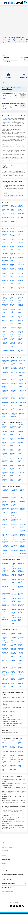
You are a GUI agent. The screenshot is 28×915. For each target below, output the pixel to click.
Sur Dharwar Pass (7, 93)
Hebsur (16, 97)
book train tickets (8, 118)
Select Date (22, 96)
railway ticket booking (20, 169)
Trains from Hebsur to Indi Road (10, 732)
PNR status (20, 123)
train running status (14, 125)
